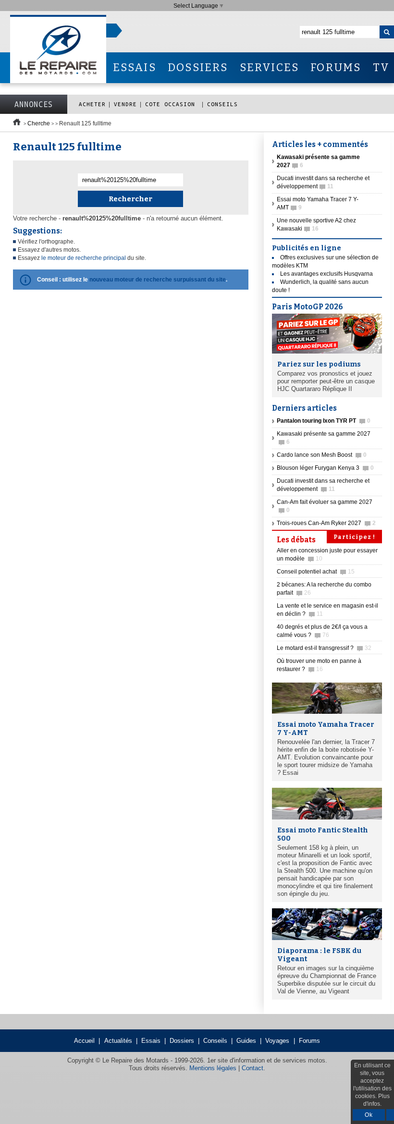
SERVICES (269, 67)
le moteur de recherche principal (83, 258)
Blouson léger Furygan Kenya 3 (325, 467)
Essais (150, 1040)
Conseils (222, 104)
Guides (246, 1040)
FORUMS (335, 67)
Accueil (84, 1040)
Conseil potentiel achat (316, 571)
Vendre (125, 104)
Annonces (33, 104)
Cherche (38, 123)
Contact (252, 1068)
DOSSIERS (198, 67)
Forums (309, 1040)
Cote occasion (172, 104)
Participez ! (354, 537)
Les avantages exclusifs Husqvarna (326, 273)
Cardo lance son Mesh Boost (322, 455)
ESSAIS (134, 67)
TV (381, 67)
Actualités (118, 1040)
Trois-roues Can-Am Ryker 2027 (326, 523)
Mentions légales (212, 1068)
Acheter (92, 104)
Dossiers (182, 1040)
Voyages (277, 1040)
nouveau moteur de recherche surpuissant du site (157, 279)
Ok (369, 1115)
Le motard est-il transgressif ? (324, 648)
